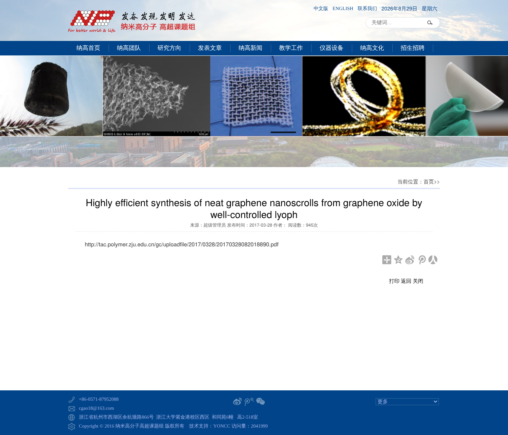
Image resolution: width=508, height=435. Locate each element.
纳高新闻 (251, 48)
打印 (394, 280)
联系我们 (367, 8)
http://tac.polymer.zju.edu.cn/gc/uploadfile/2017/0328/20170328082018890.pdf (182, 244)
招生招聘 (413, 48)
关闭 (418, 280)
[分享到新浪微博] (410, 259)
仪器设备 (332, 48)
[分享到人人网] (433, 259)
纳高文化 (372, 48)
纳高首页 (88, 48)
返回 (406, 280)
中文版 (321, 8)
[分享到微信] (261, 401)
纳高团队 (129, 48)
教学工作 (291, 48)
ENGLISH (342, 8)
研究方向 (169, 48)
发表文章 (210, 48)
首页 (429, 182)
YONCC (222, 426)
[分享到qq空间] (398, 259)
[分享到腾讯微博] (421, 259)
